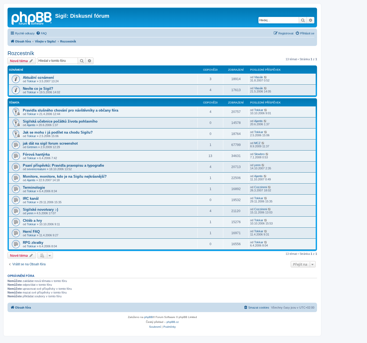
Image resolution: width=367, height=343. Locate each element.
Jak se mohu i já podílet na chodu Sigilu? (58, 132)
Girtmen (32, 147)
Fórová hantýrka (36, 154)
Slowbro (259, 154)
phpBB (148, 317)
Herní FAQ (31, 232)
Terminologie (34, 187)
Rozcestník (21, 53)
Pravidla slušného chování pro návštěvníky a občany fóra (70, 110)
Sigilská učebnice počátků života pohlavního (60, 121)
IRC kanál (31, 198)
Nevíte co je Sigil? (38, 89)
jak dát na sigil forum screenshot (50, 143)
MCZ (257, 143)
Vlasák (258, 77)
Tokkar (31, 81)
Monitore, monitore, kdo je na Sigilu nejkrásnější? (65, 176)
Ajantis (31, 125)
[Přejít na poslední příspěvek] (265, 77)
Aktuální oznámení (38, 78)
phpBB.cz (173, 321)
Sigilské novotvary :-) (40, 210)
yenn (257, 165)
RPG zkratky (33, 243)
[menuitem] (41, 33)
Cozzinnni (260, 187)
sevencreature (36, 169)
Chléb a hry (32, 221)
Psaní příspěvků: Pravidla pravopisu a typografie (63, 165)
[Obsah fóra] (32, 17)
